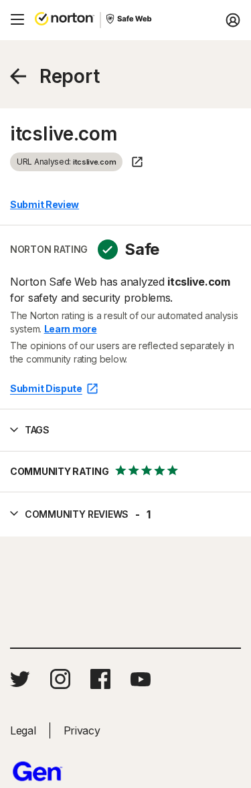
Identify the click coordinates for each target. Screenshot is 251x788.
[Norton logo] (64, 20)
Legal (23, 730)
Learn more (70, 328)
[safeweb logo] (129, 20)
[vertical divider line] (100, 20)
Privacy (82, 730)
